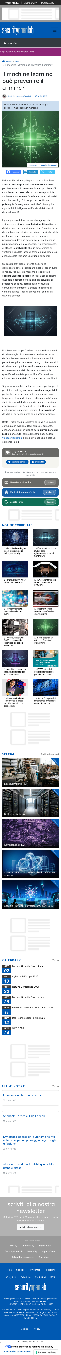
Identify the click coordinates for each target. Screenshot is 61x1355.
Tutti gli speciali (50, 754)
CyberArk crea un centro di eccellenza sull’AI (13, 611)
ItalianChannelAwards (23, 1257)
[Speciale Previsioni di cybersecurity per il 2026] (30, 894)
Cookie (24, 1328)
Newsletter (11, 43)
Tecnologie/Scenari (48, 165)
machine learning (19, 462)
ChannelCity (30, 2)
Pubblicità (25, 1277)
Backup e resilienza (14, 814)
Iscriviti (50, 482)
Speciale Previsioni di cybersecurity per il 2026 (28, 905)
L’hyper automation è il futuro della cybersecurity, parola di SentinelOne (45, 552)
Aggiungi (49, 492)
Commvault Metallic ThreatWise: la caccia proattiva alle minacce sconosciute (14, 702)
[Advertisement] (31, 1188)
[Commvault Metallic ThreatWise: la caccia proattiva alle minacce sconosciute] (15, 687)
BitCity (13, 1245)
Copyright (11, 1277)
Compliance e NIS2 (14, 844)
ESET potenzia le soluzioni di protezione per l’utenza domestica (44, 672)
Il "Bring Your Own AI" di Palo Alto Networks (15, 581)
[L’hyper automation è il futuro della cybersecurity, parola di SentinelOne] (46, 537)
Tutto (55, 960)
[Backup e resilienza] (30, 803)
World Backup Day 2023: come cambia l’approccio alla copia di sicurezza (14, 641)
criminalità (39, 462)
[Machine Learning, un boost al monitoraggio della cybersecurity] (15, 537)
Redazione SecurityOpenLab (19, 96)
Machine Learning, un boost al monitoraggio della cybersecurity (15, 551)
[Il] (15, 569)
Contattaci (40, 1277)
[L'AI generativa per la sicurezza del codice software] (46, 569)
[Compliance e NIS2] (30, 833)
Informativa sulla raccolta (17, 1351)
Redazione (50, 1269)
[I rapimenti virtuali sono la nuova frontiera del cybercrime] (46, 597)
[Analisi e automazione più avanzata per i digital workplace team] (15, 658)
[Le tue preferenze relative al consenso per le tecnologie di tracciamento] (46, 1352)
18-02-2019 (42, 96)
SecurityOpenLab (14, 1251)
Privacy (36, 1328)
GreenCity (32, 1251)
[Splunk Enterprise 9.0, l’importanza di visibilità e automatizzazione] (46, 687)
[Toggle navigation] (55, 30)
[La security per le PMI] (30, 772)
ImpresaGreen (49, 1251)
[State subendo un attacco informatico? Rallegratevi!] (46, 626)
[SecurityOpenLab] (17, 30)
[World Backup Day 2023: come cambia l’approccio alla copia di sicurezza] (15, 626)
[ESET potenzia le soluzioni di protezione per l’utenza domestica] (46, 658)
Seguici (50, 502)
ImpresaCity (47, 2)
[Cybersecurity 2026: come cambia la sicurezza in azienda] (30, 864)
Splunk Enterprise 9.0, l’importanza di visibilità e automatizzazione (45, 701)
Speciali (20, 1269)
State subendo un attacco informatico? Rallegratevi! (43, 640)
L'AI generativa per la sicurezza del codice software (45, 582)
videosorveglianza (12, 437)
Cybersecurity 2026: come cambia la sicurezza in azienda (30, 874)
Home (8, 61)
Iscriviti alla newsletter (31, 1227)
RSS (52, 1277)
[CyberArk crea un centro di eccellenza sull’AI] (15, 597)
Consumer (33, 165)
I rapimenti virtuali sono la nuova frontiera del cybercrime (44, 611)
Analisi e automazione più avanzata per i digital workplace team (15, 672)
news (18, 61)
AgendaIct (44, 1257)
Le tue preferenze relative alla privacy (32, 1346)
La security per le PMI (15, 783)
